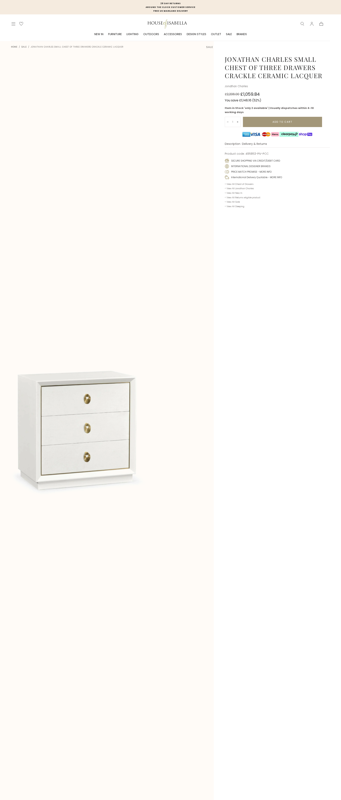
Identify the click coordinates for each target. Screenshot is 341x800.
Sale (24, 46)
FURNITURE (115, 34)
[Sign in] (311, 24)
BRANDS (242, 34)
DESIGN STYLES (196, 34)
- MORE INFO (264, 171)
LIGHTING (132, 34)
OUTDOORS (151, 34)
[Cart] (321, 24)
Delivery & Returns (254, 144)
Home (14, 46)
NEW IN (98, 34)
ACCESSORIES (173, 34)
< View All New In (233, 193)
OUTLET (216, 34)
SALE (229, 34)
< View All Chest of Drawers (239, 184)
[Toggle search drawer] (302, 24)
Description (232, 144)
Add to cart (282, 122)
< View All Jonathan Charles (239, 188)
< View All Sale (232, 201)
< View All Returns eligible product (242, 197)
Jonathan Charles (236, 86)
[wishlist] (21, 24)
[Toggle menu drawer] (13, 24)
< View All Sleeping (234, 206)
